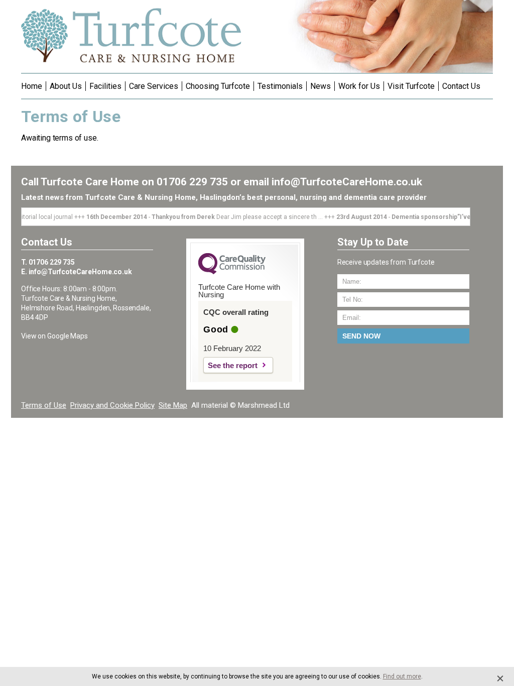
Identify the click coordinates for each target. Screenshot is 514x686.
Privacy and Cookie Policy (112, 405)
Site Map (173, 405)
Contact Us (461, 86)
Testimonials (280, 86)
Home (31, 86)
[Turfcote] (132, 69)
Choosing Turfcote (218, 86)
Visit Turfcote (411, 86)
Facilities (105, 86)
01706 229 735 (192, 182)
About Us (66, 86)
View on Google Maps (54, 336)
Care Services (153, 86)
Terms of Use (43, 405)
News (320, 86)
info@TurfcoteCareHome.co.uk (347, 182)
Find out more (402, 676)
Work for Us (359, 86)
